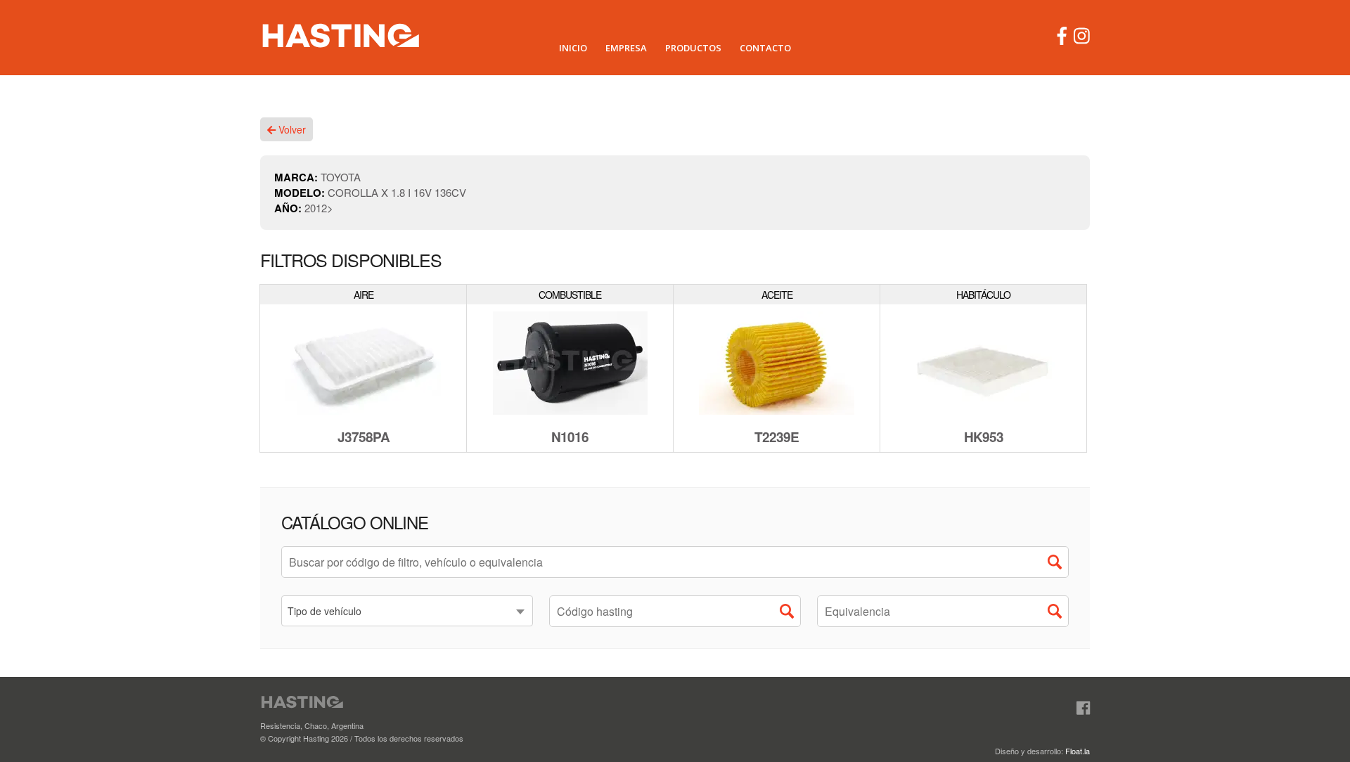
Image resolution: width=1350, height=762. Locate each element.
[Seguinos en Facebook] (1083, 708)
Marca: (297, 177)
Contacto (765, 47)
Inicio (573, 47)
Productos (693, 47)
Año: (289, 208)
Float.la (1077, 750)
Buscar (1058, 565)
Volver (291, 129)
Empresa (626, 47)
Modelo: (301, 192)
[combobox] (407, 610)
